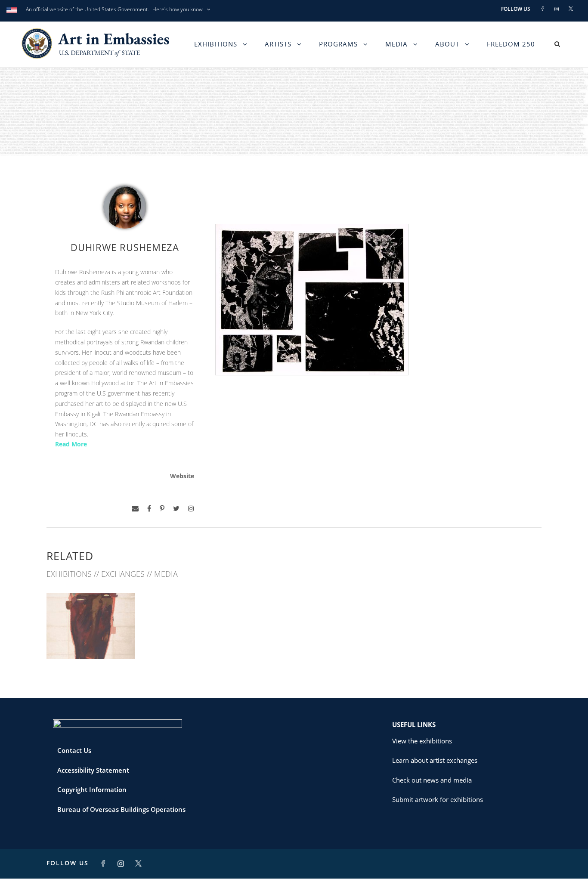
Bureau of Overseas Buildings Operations (121, 809)
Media (396, 44)
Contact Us (74, 750)
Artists (278, 44)
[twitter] (176, 508)
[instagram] (191, 508)
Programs (338, 44)
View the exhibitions (422, 741)
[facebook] (149, 508)
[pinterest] (162, 508)
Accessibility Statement (93, 770)
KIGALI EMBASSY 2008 (91, 640)
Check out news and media (432, 780)
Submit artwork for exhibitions (437, 799)
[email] (135, 508)
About (447, 44)
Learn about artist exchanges (434, 760)
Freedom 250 (511, 44)
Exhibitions (215, 44)
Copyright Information (92, 789)
